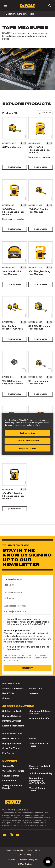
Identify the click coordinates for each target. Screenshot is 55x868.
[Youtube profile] (17, 835)
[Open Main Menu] (5, 6)
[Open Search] (50, 6)
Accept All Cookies (27, 448)
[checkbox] (24, 136)
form (17, 660)
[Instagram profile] (11, 835)
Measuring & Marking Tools (20, 14)
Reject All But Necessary (27, 441)
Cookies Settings (27, 433)
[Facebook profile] (4, 835)
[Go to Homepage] (27, 5)
